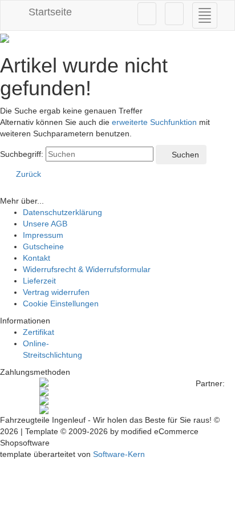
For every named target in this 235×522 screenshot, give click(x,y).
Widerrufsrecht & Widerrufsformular (87, 269)
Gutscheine (43, 246)
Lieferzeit (39, 280)
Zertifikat (38, 332)
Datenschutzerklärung (62, 212)
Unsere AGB (45, 223)
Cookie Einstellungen (61, 303)
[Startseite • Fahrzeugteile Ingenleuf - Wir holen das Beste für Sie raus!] (117, 38)
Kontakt (36, 257)
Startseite (49, 12)
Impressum (43, 235)
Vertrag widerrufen (56, 292)
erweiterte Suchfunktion (154, 122)
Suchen (184, 154)
